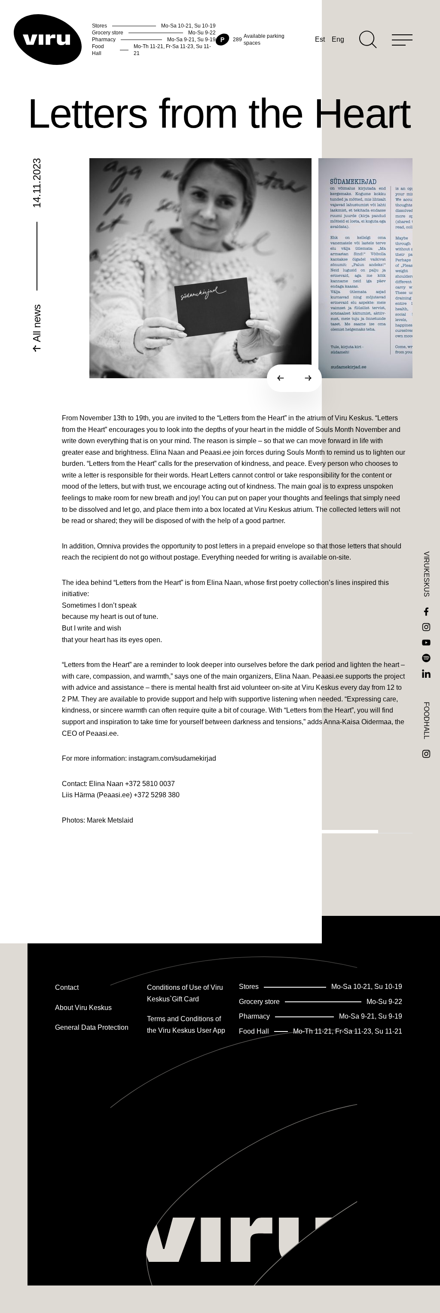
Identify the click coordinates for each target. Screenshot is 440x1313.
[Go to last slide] (280, 378)
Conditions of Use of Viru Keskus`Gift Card (185, 993)
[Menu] (402, 39)
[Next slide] (308, 378)
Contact (67, 987)
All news (37, 324)
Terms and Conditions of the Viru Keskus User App (186, 1024)
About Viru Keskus (83, 1007)
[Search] (368, 39)
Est (320, 39)
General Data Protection (91, 1027)
